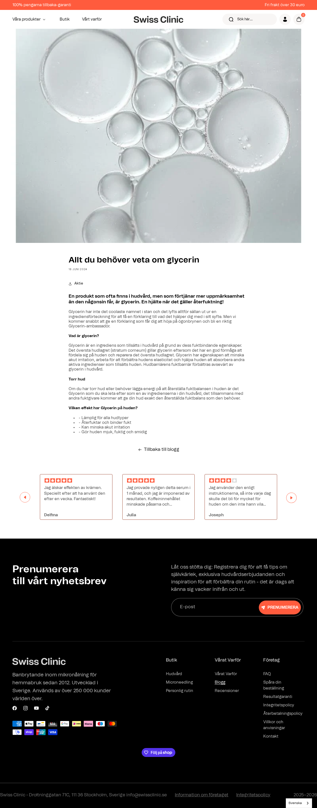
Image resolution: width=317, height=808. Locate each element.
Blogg (220, 682)
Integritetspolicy (278, 705)
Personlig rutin (179, 691)
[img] (76, 480)
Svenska (295, 803)
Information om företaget (201, 795)
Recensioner (227, 691)
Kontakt (270, 736)
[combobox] (299, 803)
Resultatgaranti (277, 697)
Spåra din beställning (273, 685)
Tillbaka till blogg (161, 449)
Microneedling (179, 682)
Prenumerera (282, 607)
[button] (29, 19)
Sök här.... (245, 19)
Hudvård (174, 674)
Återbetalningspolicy (283, 714)
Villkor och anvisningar (274, 725)
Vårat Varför (226, 674)
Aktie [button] (78, 283)
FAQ (267, 674)
